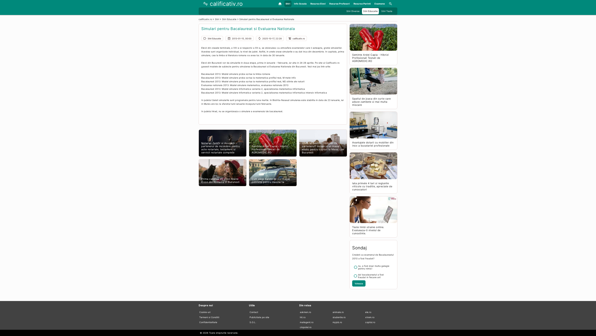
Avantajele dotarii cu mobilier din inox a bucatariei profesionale (372, 144)
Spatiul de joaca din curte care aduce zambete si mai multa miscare (371, 101)
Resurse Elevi (318, 3)
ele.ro (368, 312)
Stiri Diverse (353, 11)
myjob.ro (337, 322)
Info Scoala (300, 3)
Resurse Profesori (339, 3)
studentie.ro (339, 317)
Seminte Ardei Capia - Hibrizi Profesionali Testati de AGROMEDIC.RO (270, 149)
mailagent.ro (306, 322)
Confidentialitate (208, 322)
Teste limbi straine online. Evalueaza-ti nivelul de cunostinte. (368, 230)
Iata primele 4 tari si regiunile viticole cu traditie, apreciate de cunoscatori (372, 186)
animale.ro (338, 312)
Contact (254, 312)
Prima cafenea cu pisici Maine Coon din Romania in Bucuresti (220, 180)
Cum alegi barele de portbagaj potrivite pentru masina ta (271, 180)
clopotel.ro (306, 327)
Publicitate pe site (259, 317)
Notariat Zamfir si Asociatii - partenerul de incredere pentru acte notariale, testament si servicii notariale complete (220, 148)
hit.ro (302, 317)
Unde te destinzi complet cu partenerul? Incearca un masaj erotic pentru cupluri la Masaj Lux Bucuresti (323, 148)
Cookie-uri (204, 312)
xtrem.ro (369, 317)
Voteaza (359, 283)
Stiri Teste (386, 11)
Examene (380, 3)
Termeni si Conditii (209, 317)
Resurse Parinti (362, 3)
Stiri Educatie (370, 11)
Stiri (288, 3)
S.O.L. (253, 322)
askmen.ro (305, 312)
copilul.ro (370, 322)
